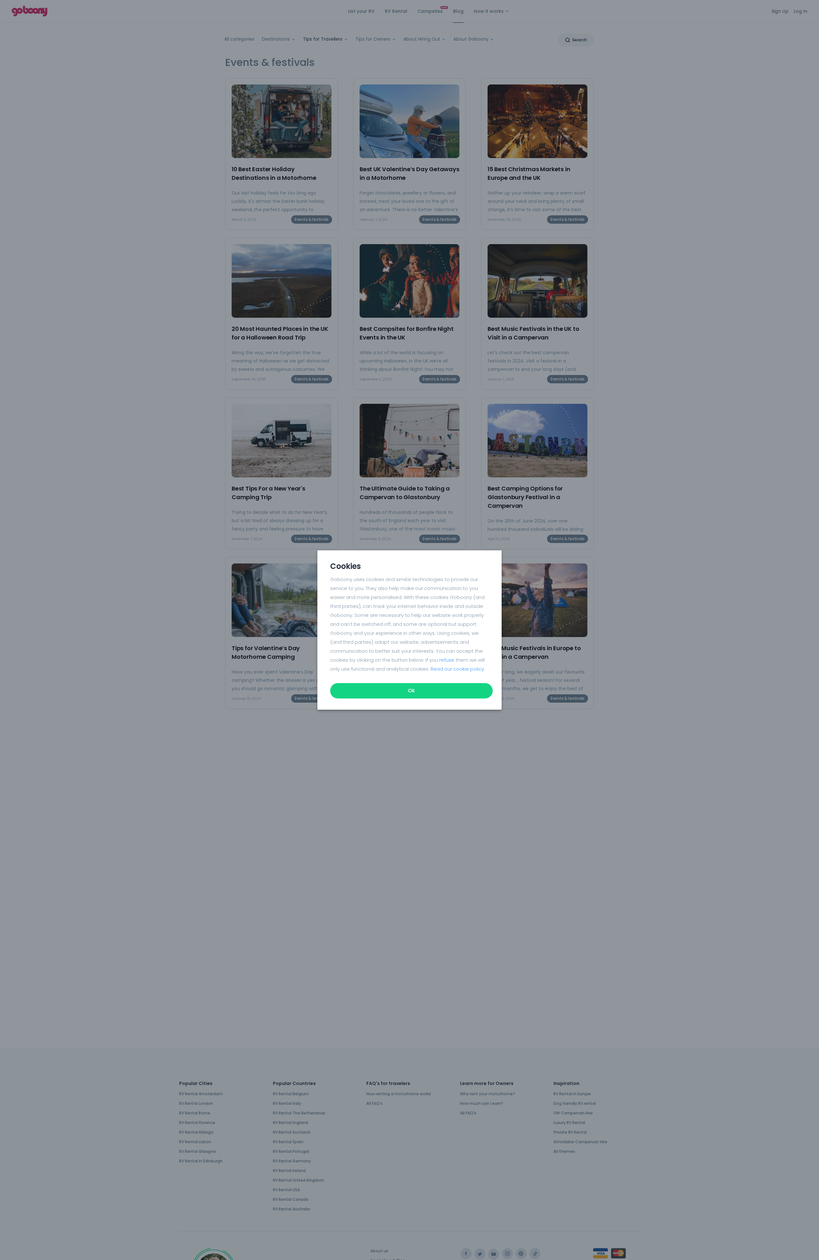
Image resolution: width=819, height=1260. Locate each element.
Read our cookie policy (457, 669)
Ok (411, 690)
